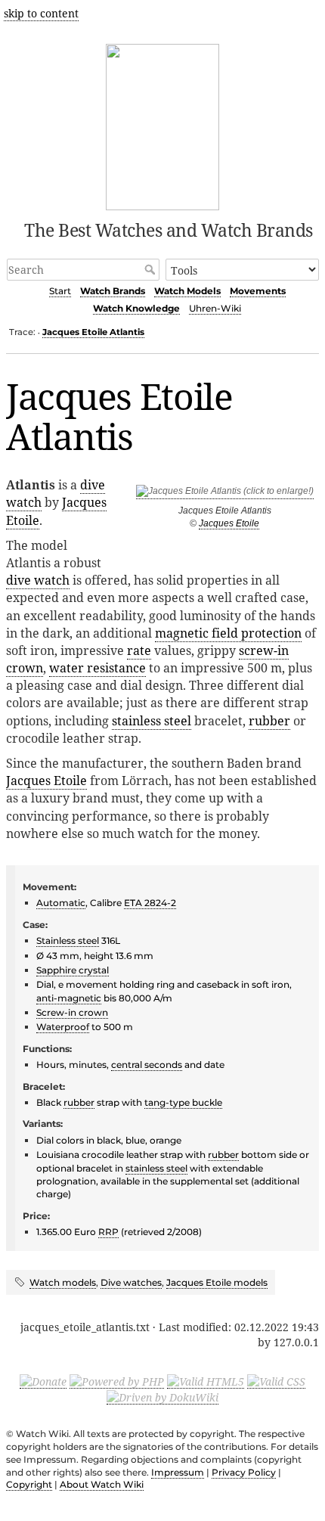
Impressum (177, 1472)
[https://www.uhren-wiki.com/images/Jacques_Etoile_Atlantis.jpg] (225, 493)
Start (60, 290)
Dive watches (131, 1282)
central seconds (146, 1064)
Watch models (62, 1282)
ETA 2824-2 (150, 902)
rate (139, 650)
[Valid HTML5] (205, 1381)
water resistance (97, 668)
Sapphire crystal (72, 970)
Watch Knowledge (136, 308)
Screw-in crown (72, 1012)
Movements (258, 290)
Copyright (29, 1484)
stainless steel (151, 720)
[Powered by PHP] (117, 1381)
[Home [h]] (163, 124)
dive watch (38, 580)
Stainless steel (67, 940)
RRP (108, 1231)
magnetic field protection (228, 633)
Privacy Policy (244, 1472)
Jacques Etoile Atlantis (93, 332)
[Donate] (43, 1381)
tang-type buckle (183, 1102)
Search (151, 269)
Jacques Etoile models (217, 1282)
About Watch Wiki (102, 1484)
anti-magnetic (68, 998)
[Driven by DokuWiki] (162, 1397)
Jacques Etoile (229, 523)
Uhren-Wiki (215, 308)
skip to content (41, 13)
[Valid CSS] (276, 1381)
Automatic (60, 902)
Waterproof (62, 1026)
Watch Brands (112, 290)
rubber (269, 720)
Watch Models (187, 290)
